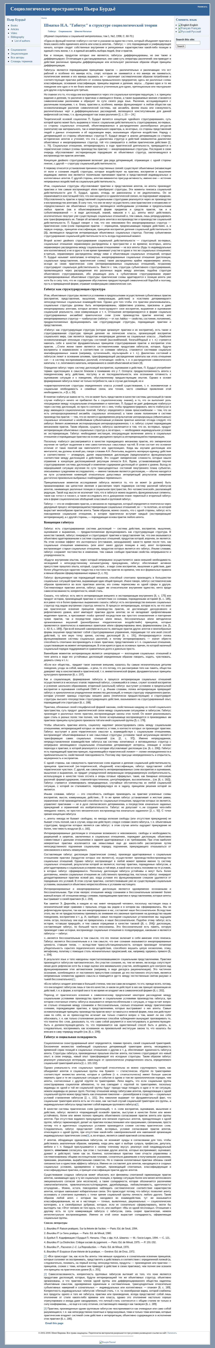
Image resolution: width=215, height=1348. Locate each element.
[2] (137, 1104)
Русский (196, 31)
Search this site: (185, 39)
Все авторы (17, 57)
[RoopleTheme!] (107, 1342)
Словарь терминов (21, 61)
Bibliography (17, 36)
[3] (88, 1135)
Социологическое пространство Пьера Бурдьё (62, 9)
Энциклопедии (19, 53)
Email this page (54, 1323)
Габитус (52, 31)
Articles (15, 29)
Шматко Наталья (83, 31)
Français (196, 28)
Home (44, 18)
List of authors (22, 40)
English (193, 25)
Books (14, 25)
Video (14, 33)
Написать (202, 7)
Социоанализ (18, 49)
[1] (73, 979)
